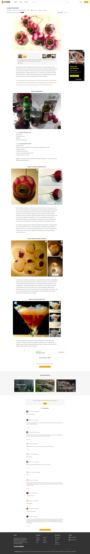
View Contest (61, 352)
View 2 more (55, 274)
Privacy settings (42, 551)
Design (37, 540)
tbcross (30, 516)
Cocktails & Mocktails (21, 10)
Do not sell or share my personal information (55, 551)
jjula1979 (30, 480)
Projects (15, 2)
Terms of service (27, 551)
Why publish (57, 537)
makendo (10, 10)
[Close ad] (83, 51)
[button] (66, 13)
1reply (28, 427)
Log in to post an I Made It (45, 366)
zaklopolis (31, 500)
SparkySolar (31, 411)
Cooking (14, 10)
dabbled (42, 82)
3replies (28, 439)
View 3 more (50, 202)
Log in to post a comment (45, 529)
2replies (28, 526)
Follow (24, 57)
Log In (81, 2)
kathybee (31, 443)
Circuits (37, 537)
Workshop (38, 539)
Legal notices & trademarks (70, 551)
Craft (37, 542)
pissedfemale (31, 432)
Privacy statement (34, 551)
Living (44, 539)
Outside (44, 540)
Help (56, 540)
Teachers (26, 2)
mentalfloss (51, 82)
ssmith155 (31, 454)
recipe (25, 225)
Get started (57, 539)
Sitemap (56, 542)
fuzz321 (30, 493)
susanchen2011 (32, 472)
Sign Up (86, 2)
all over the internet (30, 80)
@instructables (73, 537)
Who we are (57, 544)
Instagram (21, 63)
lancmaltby (31, 508)
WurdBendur (31, 462)
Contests (21, 2)
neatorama (47, 82)
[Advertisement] (76, 65)
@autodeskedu (73, 539)
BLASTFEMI (31, 420)
